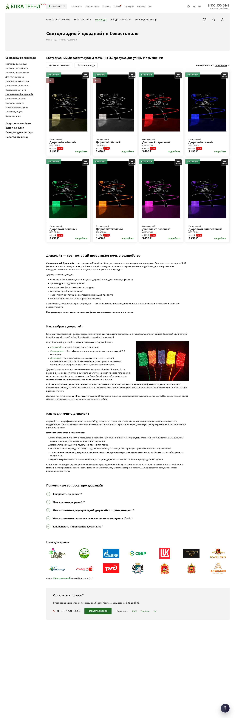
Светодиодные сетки (15, 98)
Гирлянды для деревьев (17, 72)
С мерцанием (57, 351)
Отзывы (117, 6)
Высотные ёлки (14, 127)
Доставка (107, 6)
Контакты (141, 6)
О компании (76, 6)
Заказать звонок (98, 611)
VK (155, 611)
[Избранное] (204, 19)
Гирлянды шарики (14, 103)
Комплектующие (13, 111)
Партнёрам (129, 6)
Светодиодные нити (15, 89)
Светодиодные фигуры (19, 132)
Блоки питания (13, 116)
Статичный (55, 347)
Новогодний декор (16, 137)
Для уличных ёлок (14, 76)
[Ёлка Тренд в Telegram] (194, 6)
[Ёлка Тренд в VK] (199, 6)
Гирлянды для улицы (16, 63)
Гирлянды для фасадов (16, 68)
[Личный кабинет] (222, 19)
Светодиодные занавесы (17, 85)
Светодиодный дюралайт (19, 94)
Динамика (55, 358)
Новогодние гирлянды (16, 107)
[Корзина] (213, 19)
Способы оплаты (92, 6)
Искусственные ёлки (18, 123)
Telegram (145, 611)
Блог (151, 6)
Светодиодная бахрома (17, 81)
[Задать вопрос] (225, 708)
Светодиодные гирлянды (20, 57)
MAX (134, 611)
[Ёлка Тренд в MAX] (188, 6)
